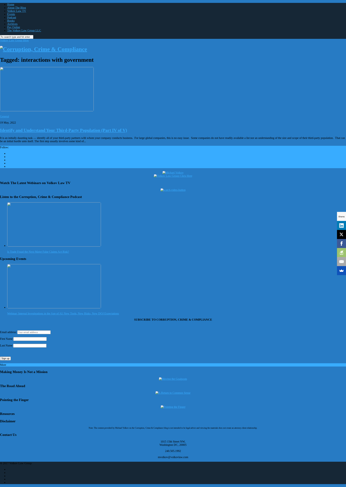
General (4, 116)
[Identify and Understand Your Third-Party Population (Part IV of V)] (47, 110)
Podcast (11, 17)
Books (11, 20)
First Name (6, 338)
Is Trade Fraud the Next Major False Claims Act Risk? (38, 251)
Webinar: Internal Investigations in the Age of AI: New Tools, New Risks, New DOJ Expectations (63, 313)
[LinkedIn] (341, 225)
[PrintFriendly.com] (341, 252)
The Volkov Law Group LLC (24, 30)
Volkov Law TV (16, 10)
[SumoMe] (341, 270)
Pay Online (13, 27)
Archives (12, 23)
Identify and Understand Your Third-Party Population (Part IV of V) (63, 130)
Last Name (6, 345)
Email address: (8, 332)
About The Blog (16, 7)
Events (11, 14)
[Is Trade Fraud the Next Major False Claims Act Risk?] (54, 245)
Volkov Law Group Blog (14, 40)
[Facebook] (341, 243)
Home (10, 4)
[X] (341, 234)
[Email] (341, 261)
